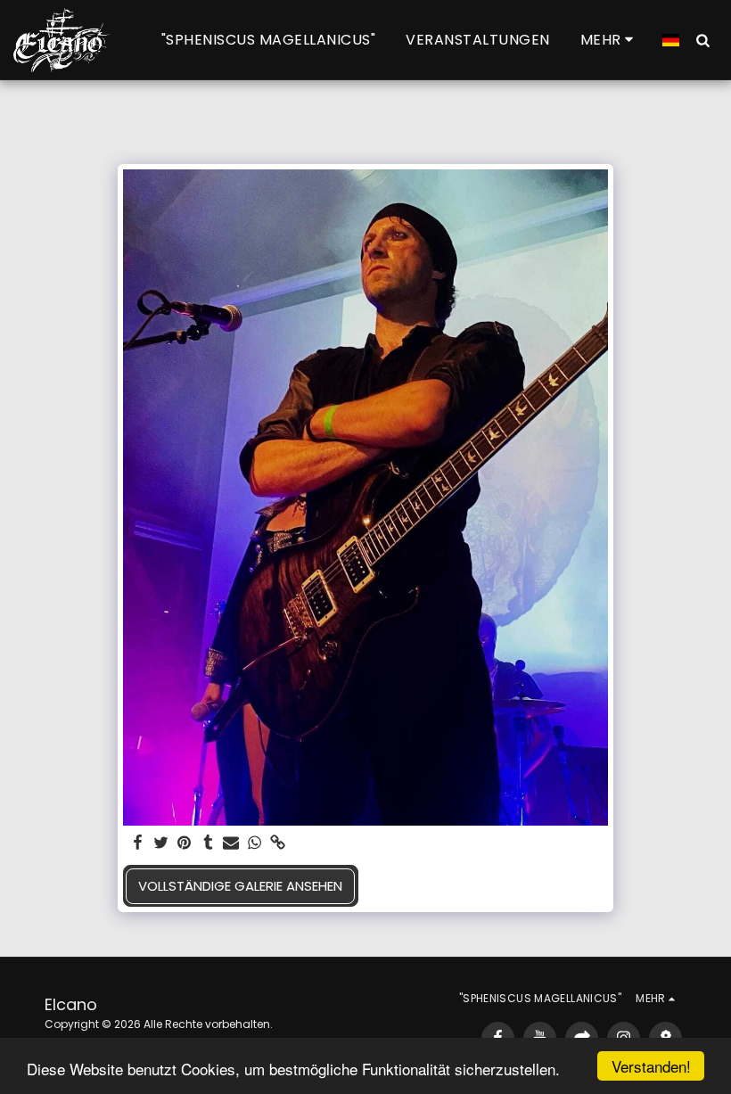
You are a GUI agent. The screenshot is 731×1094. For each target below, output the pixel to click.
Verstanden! (651, 1066)
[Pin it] (185, 843)
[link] (278, 843)
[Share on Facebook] (137, 843)
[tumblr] (208, 843)
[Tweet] (160, 843)
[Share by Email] (231, 843)
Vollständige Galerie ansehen (240, 885)
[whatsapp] (254, 843)
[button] (702, 39)
